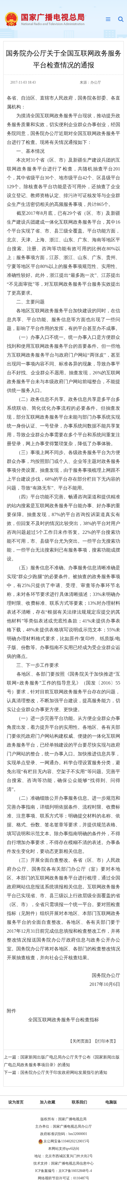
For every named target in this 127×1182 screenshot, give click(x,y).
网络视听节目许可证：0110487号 (63, 1178)
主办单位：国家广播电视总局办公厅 (63, 1126)
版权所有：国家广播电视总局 (63, 1119)
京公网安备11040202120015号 (66, 1141)
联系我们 (79, 1102)
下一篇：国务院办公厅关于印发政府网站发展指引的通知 (55, 1072)
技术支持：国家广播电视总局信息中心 (63, 1163)
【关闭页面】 (80, 1041)
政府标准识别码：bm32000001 (63, 1134)
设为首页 (16, 1102)
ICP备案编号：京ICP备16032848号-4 (63, 1171)
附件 (11, 1010)
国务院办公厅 (106, 975)
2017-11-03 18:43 (23, 82)
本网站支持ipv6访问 (63, 1149)
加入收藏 (47, 1102)
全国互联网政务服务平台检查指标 (63, 1019)
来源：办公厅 (90, 82)
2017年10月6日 (104, 984)
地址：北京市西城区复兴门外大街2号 (63, 1156)
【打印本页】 (105, 1041)
